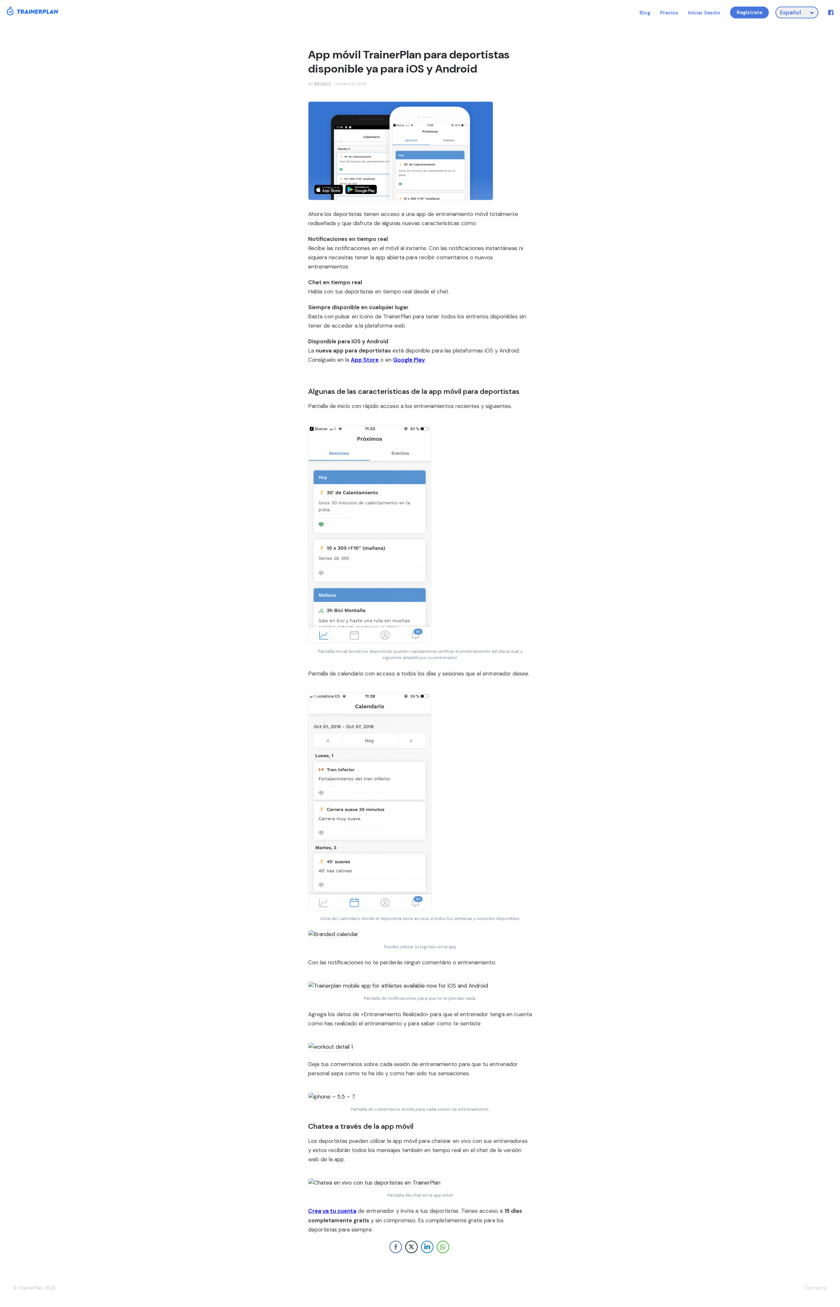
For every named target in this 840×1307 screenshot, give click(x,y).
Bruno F (322, 83)
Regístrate (749, 12)
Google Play (409, 359)
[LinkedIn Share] (427, 1247)
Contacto (816, 1288)
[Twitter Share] (411, 1247)
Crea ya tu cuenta (332, 1210)
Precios (669, 13)
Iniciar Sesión (704, 13)
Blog (645, 13)
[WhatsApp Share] (443, 1247)
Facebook (830, 12)
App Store (365, 359)
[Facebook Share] (395, 1247)
